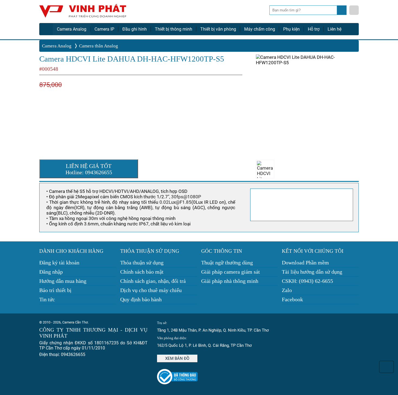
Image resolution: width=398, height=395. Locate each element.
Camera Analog (71, 29)
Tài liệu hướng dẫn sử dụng (312, 272)
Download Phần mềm (305, 263)
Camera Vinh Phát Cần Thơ (82, 13)
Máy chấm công (259, 29)
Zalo (287, 290)
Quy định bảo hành (141, 299)
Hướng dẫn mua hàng (62, 281)
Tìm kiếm (342, 11)
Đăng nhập (51, 272)
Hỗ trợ (313, 29)
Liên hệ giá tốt (89, 169)
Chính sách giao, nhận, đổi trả (153, 281)
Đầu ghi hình (134, 29)
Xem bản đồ (177, 358)
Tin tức (47, 299)
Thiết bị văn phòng (218, 29)
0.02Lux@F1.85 (175, 202)
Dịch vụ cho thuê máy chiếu (151, 290)
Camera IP (104, 29)
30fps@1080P (186, 196)
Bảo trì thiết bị (55, 290)
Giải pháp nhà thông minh (229, 281)
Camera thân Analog (98, 45)
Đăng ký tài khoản (59, 263)
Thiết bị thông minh (173, 29)
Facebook (292, 299)
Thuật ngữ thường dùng (227, 263)
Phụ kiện (291, 29)
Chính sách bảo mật (142, 272)
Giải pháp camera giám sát (230, 272)
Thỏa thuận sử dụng (142, 263)
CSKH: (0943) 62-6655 (307, 281)
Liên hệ (334, 29)
